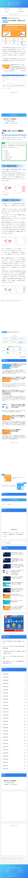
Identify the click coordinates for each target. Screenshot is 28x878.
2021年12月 (14, 746)
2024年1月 (14, 683)
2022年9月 (14, 718)
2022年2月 (14, 740)
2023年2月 (14, 702)
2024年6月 (14, 680)
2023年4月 (14, 696)
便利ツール (5, 18)
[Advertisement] (14, 102)
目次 (13, 115)
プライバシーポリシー (14, 873)
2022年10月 (14, 715)
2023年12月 (14, 686)
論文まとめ (7, 870)
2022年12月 (14, 708)
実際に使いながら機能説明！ (10, 119)
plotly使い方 (20, 870)
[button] (25, 542)
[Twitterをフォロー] (20, 349)
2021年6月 (14, 765)
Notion (7, 871)
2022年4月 (14, 734)
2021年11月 (14, 749)
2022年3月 (14, 737)
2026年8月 (14, 674)
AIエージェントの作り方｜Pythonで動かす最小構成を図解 (14, 647)
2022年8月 (14, 721)
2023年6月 (14, 689)
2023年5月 (14, 693)
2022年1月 (14, 743)
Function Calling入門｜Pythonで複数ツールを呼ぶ (14, 642)
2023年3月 (14, 699)
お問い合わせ (20, 871)
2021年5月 (14, 768)
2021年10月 (14, 753)
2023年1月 (14, 705)
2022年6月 (14, 727)
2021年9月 (14, 756)
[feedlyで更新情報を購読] (8, 352)
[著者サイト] (8, 349)
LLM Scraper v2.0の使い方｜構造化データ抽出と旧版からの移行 (14, 652)
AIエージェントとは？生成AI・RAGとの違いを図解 (14, 657)
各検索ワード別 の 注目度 (11, 123)
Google (10, 18)
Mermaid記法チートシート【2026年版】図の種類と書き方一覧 (13, 662)
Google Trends (16, 18)
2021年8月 (14, 759)
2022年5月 (14, 730)
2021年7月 (14, 762)
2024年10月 (14, 677)
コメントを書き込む (14, 499)
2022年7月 (14, 724)
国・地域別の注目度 (9, 121)
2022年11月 (14, 712)
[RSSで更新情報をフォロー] (20, 352)
